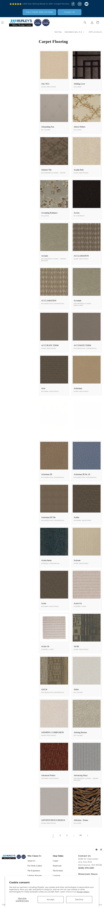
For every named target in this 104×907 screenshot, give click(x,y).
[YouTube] (86, 4)
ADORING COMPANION (52, 732)
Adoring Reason (80, 732)
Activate (77, 560)
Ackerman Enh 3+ (81, 434)
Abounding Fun (47, 127)
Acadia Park (79, 170)
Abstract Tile (46, 170)
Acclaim (44, 256)
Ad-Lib (44, 689)
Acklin (76, 517)
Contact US (69, 12)
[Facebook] (73, 4)
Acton (43, 603)
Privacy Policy (83, 892)
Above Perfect (79, 127)
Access (76, 213)
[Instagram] (80, 4)
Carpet (55, 861)
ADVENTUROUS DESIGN (53, 820)
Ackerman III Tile (48, 517)
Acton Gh (78, 603)
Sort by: (58, 32)
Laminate (56, 875)
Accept (51, 899)
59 (81, 835)
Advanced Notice (48, 775)
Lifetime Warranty (34, 875)
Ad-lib (76, 646)
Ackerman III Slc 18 (82, 474)
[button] (5, 22)
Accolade (77, 301)
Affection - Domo (81, 820)
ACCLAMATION (81, 256)
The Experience (33, 871)
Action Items (46, 560)
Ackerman (78, 388)
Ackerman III (46, 474)
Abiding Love (79, 84)
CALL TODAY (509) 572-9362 (39, 12)
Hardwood (57, 866)
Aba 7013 (45, 84)
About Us (31, 861)
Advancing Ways (81, 775)
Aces (43, 388)
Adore (76, 689)
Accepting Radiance (49, 213)
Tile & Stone (58, 871)
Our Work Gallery (34, 866)
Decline (79, 899)
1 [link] (53, 835)
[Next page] (87, 835)
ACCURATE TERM (49, 345)
